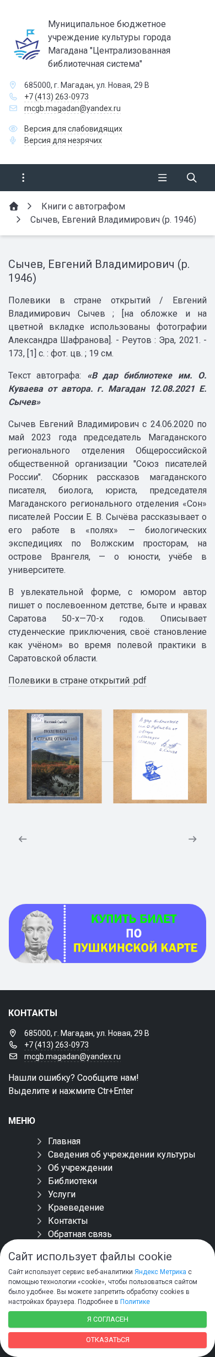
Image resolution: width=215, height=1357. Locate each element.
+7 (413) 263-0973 (56, 96)
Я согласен (107, 1319)
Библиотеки (72, 1181)
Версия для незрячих (63, 140)
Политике (135, 1302)
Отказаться (108, 1339)
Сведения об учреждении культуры (122, 1154)
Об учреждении (80, 1168)
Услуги (62, 1194)
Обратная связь (80, 1234)
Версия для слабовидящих (73, 128)
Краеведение (76, 1207)
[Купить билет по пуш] (107, 933)
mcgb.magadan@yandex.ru (72, 108)
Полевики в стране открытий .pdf (77, 680)
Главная (64, 1141)
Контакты (68, 1221)
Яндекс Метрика (160, 1272)
